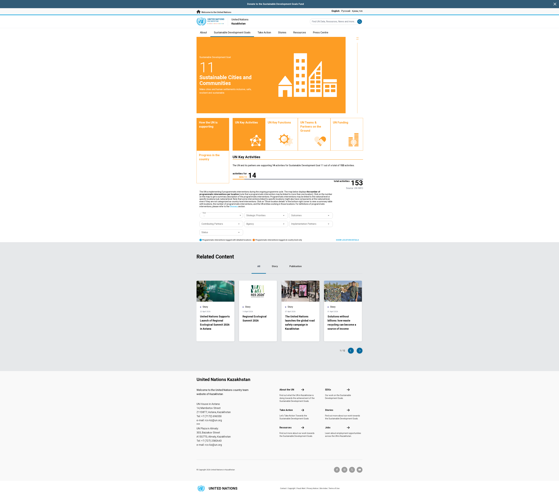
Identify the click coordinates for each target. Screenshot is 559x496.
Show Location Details (347, 240)
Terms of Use (334, 488)
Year (204, 213)
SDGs (328, 389)
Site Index (323, 488)
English (335, 11)
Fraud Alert (301, 488)
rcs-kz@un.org (213, 420)
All (258, 266)
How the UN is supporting (208, 124)
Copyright (291, 488)
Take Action (286, 410)
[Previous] (351, 351)
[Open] (284, 215)
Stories (329, 410)
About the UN (287, 389)
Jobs (327, 427)
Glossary (234, 206)
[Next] (359, 351)
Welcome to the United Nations (216, 12)
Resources (286, 427)
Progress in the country (209, 157)
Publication (295, 266)
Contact (283, 488)
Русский (345, 11)
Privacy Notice (312, 488)
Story (275, 266)
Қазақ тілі (357, 11)
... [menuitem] (204, 215)
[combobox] (221, 215)
